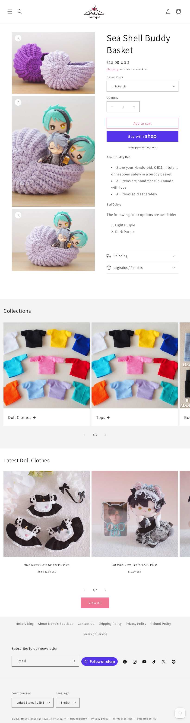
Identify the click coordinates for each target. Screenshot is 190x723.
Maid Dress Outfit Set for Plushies (46, 565)
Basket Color (115, 77)
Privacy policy (99, 718)
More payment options (142, 147)
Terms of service (122, 718)
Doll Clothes (19, 417)
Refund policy (78, 718)
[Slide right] (105, 435)
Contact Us (86, 624)
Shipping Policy (109, 624)
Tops (100, 417)
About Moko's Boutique (55, 624)
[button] (10, 11)
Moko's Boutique (31, 718)
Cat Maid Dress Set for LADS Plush (135, 565)
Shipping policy (146, 718)
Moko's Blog (25, 624)
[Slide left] (85, 435)
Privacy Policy (136, 624)
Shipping (112, 69)
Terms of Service (95, 634)
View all (95, 602)
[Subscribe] (74, 661)
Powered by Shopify (54, 718)
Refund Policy (160, 624)
